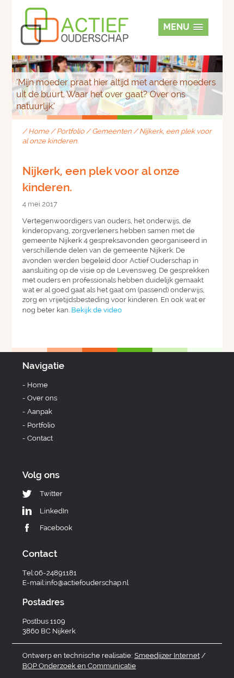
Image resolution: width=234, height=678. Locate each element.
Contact (40, 438)
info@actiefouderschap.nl (86, 583)
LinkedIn (54, 511)
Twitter (51, 493)
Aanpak (39, 411)
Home (38, 131)
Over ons (42, 398)
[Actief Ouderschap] (74, 15)
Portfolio (70, 131)
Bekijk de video (96, 310)
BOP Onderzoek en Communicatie (79, 666)
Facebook (56, 528)
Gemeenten (112, 131)
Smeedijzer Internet (167, 655)
